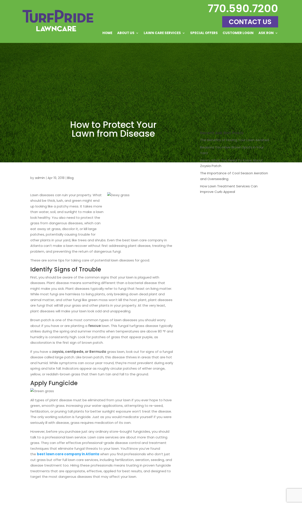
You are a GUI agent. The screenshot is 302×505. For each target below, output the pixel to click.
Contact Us (250, 22)
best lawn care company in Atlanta (68, 454)
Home (107, 33)
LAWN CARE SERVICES (162, 33)
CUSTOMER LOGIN (238, 33)
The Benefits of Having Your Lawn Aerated (234, 140)
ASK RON (266, 33)
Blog (70, 178)
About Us (125, 33)
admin (40, 178)
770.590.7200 (243, 8)
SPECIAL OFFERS (204, 33)
